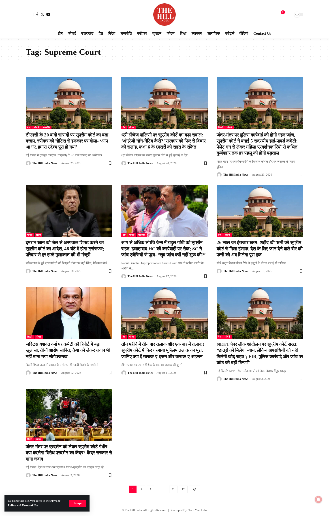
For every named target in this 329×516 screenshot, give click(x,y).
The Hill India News (44, 163)
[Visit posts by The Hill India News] (28, 163)
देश (28, 127)
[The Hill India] (164, 14)
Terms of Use (30, 505)
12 (183, 489)
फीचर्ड (36, 127)
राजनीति (46, 127)
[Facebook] (37, 14)
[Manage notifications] (318, 499)
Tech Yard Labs (197, 510)
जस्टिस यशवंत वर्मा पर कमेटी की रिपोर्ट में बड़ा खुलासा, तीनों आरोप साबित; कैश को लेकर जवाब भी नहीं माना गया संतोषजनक (68, 350)
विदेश (38, 235)
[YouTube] (48, 14)
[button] (77, 503)
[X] (42, 14)
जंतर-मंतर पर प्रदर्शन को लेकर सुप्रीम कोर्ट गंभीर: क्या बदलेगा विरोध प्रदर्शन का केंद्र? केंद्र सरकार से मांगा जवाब (69, 453)
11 (173, 489)
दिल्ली (220, 127)
